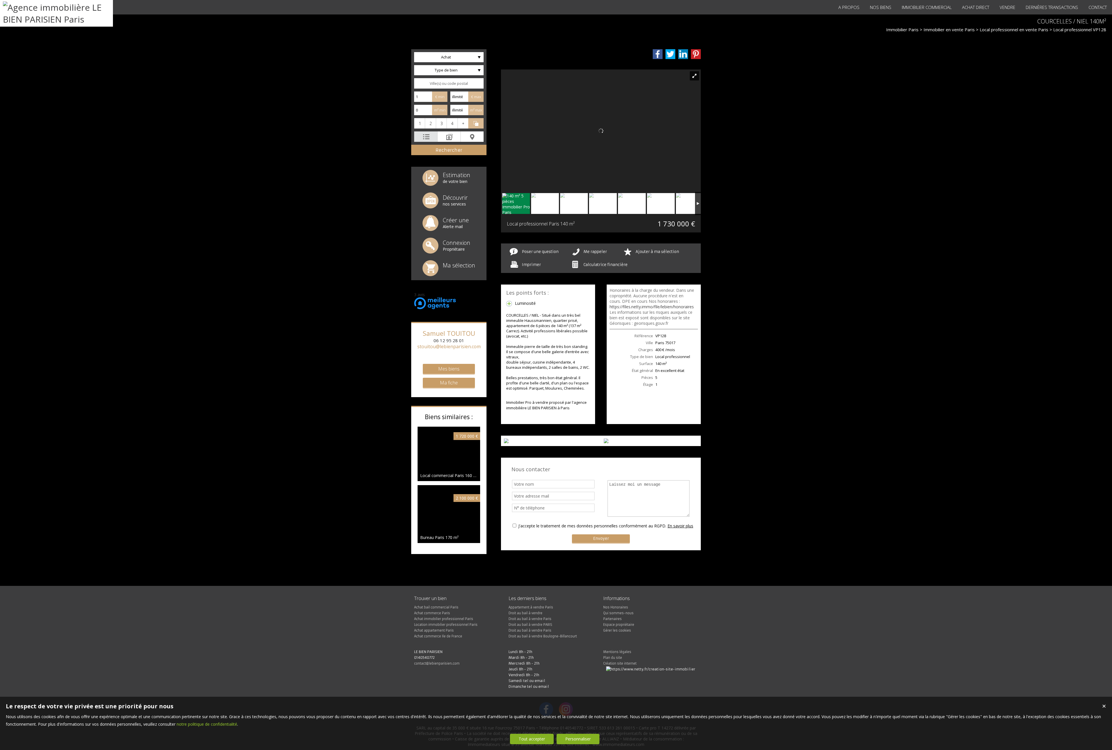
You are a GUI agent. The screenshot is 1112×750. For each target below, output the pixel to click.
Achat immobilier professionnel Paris (443, 619)
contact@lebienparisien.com (437, 663)
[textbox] (449, 83)
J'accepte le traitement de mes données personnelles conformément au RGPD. (592, 526)
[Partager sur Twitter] (670, 54)
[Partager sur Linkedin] (683, 54)
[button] (419, 123)
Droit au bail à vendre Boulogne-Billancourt (543, 636)
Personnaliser (578, 739)
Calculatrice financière (606, 264)
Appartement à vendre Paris (531, 607)
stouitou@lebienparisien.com (449, 346)
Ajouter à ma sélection (657, 251)
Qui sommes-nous (618, 613)
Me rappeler (595, 251)
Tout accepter (532, 739)
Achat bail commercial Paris (436, 607)
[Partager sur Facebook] (658, 54)
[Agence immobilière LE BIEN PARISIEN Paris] (56, 19)
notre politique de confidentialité (207, 724)
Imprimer (531, 264)
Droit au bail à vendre (525, 613)
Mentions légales (617, 652)
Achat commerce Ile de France (438, 636)
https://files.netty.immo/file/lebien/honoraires (652, 306)
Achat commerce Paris (432, 613)
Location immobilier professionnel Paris (446, 625)
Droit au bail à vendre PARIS (530, 625)
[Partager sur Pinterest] (696, 54)
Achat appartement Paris (434, 630)
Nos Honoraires (615, 607)
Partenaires (612, 619)
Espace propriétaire (618, 625)
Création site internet (620, 663)
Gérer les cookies (617, 630)
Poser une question (540, 251)
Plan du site (612, 658)
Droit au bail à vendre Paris (530, 619)
